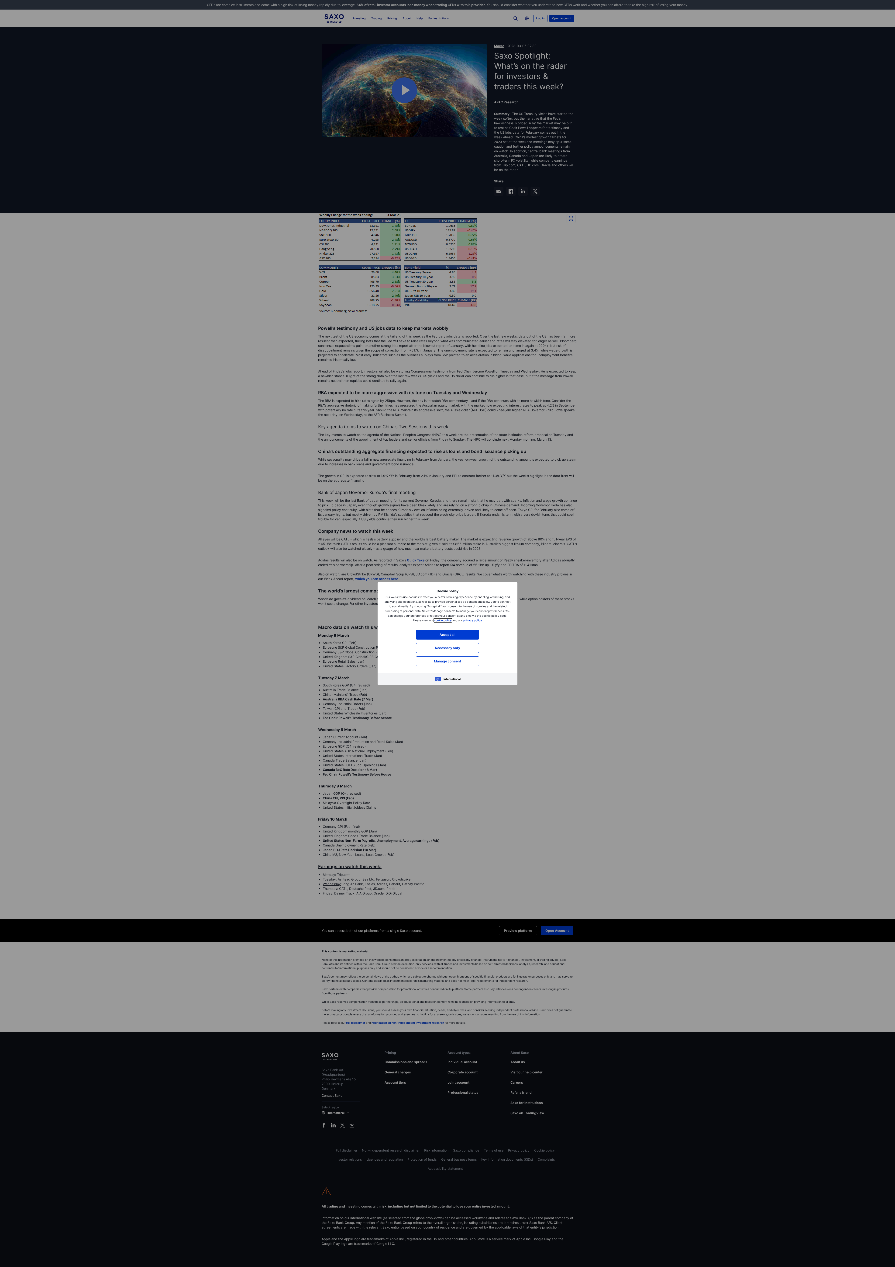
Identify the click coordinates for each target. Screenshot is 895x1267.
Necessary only (447, 648)
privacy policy (472, 620)
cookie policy (443, 620)
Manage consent (447, 661)
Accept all (448, 635)
